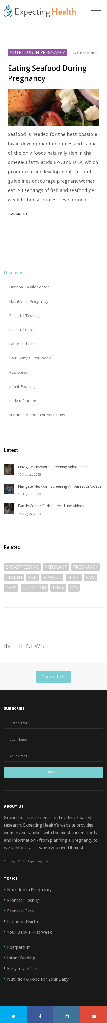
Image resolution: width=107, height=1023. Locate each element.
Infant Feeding (22, 386)
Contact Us (53, 676)
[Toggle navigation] (96, 10)
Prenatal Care (21, 329)
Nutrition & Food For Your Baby (37, 414)
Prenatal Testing (24, 315)
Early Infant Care (24, 400)
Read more (16, 214)
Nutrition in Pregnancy (29, 301)
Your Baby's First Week (30, 357)
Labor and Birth (23, 343)
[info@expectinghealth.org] (93, 1014)
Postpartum (20, 372)
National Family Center (29, 286)
